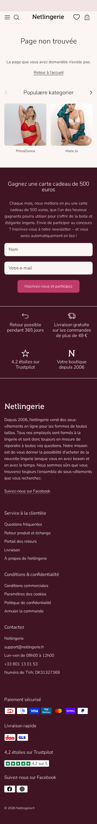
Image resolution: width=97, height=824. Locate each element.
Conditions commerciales (26, 585)
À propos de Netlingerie (25, 558)
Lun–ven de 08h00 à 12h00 (29, 655)
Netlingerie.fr (25, 808)
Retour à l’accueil (49, 72)
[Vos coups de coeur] (77, 17)
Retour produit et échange (27, 533)
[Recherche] (19, 17)
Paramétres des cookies (25, 594)
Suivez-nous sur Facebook (27, 491)
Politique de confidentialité (27, 602)
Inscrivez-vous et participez (48, 286)
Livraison (12, 550)
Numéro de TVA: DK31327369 (32, 672)
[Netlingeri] (48, 17)
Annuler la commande (24, 611)
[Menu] (7, 17)
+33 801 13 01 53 (21, 664)
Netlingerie (14, 638)
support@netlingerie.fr (24, 647)
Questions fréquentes (23, 524)
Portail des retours (20, 541)
